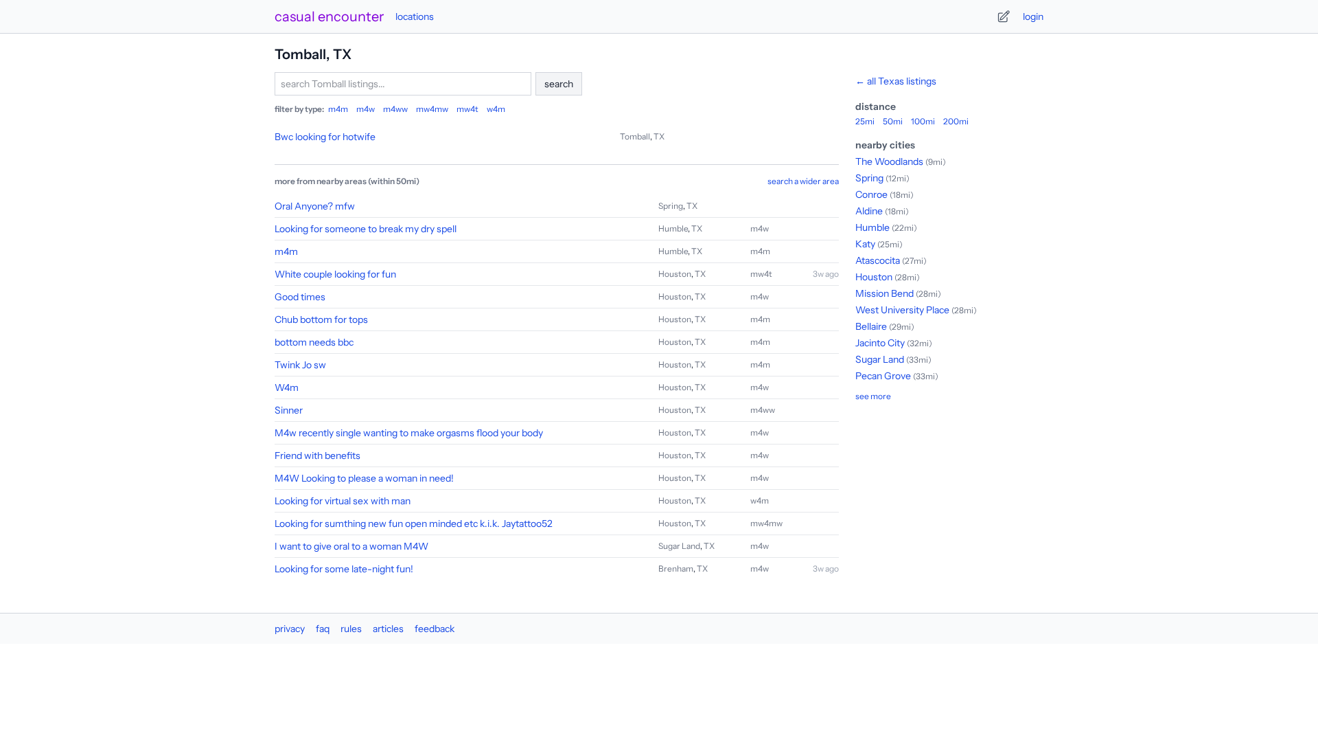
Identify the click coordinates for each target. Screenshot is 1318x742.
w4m (496, 109)
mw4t (467, 109)
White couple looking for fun (335, 274)
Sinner (289, 410)
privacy (290, 628)
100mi (923, 121)
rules (351, 628)
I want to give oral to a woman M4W (351, 546)
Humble (673, 228)
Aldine (869, 211)
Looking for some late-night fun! (344, 569)
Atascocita (877, 260)
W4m (287, 387)
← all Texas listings (895, 81)
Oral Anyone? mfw (315, 206)
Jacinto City (880, 343)
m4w (365, 109)
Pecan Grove (883, 376)
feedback (434, 628)
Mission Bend (884, 293)
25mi (865, 121)
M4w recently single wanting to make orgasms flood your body (409, 433)
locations (414, 16)
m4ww (395, 109)
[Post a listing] (1004, 16)
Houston (674, 274)
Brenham (675, 568)
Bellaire (871, 326)
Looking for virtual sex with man (343, 501)
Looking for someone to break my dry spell (365, 229)
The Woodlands (889, 161)
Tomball (635, 136)
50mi (893, 121)
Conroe (871, 194)
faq (323, 628)
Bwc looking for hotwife (325, 137)
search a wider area (803, 181)
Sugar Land (679, 546)
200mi (956, 121)
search (558, 84)
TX (659, 136)
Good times (300, 297)
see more (873, 396)
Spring (670, 206)
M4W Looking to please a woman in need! (364, 478)
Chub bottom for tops (321, 319)
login (1033, 16)
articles (388, 628)
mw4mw (432, 109)
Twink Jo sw (300, 365)
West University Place (902, 310)
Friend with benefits (317, 455)
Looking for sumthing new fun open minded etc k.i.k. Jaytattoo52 (414, 523)
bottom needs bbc (314, 342)
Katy (865, 244)
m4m (338, 109)
